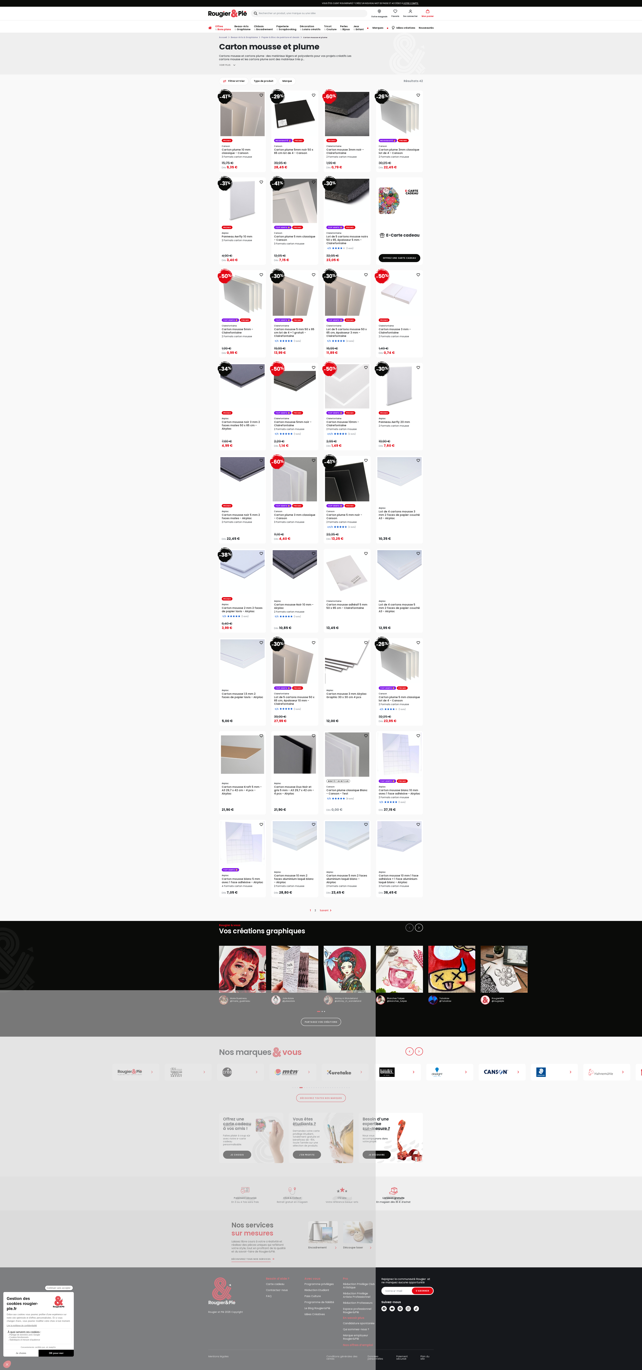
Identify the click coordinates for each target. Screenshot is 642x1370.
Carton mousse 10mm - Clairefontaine (342, 423)
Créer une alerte (349, 808)
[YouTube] (392, 1308)
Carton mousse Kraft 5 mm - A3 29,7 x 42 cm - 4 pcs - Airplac (242, 790)
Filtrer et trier (236, 81)
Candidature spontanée (358, 1323)
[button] (410, 13)
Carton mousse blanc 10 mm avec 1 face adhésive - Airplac (399, 792)
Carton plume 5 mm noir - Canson (344, 516)
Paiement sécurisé (402, 1357)
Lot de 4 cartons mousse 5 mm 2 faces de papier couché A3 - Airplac (399, 608)
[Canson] (399, 1072)
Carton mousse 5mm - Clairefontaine (237, 331)
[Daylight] (347, 1072)
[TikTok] (416, 1308)
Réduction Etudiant (316, 1290)
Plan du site (424, 1357)
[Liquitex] (294, 1072)
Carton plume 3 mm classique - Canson (294, 516)
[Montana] (190, 1072)
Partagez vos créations (321, 1022)
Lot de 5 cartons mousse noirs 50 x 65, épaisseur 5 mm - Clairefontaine (347, 240)
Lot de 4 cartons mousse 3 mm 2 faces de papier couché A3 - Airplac (399, 515)
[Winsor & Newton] (85, 1072)
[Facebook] (384, 1308)
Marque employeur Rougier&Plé (355, 1337)
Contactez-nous (277, 1290)
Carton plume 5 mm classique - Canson (294, 238)
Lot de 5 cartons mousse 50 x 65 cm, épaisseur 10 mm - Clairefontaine (294, 701)
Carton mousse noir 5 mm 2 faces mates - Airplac (241, 516)
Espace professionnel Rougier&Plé (357, 1310)
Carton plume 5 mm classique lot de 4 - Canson (399, 699)
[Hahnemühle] (504, 1072)
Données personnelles (375, 1357)
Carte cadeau (275, 1284)
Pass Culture (312, 1296)
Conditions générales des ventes (341, 1357)
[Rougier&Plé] (33, 1072)
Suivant (324, 910)
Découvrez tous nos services (251, 1259)
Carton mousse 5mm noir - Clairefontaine (292, 423)
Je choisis (237, 1154)
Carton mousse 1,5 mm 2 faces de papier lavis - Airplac (242, 695)
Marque (287, 81)
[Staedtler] (451, 1072)
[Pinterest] (400, 1308)
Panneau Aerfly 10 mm (237, 236)
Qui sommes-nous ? (356, 1329)
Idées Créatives (314, 1314)
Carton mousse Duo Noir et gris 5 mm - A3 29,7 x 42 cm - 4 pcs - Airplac (294, 790)
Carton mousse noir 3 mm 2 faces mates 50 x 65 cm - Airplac (241, 425)
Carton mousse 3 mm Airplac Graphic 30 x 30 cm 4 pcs (346, 695)
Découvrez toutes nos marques (321, 1098)
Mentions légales (218, 1356)
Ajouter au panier (298, 166)
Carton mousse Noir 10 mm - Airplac (293, 606)
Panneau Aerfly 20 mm (394, 422)
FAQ (269, 1296)
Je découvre (377, 1154)
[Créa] (137, 1072)
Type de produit (263, 81)
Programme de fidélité (319, 1302)
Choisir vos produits (245, 165)
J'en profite (307, 1154)
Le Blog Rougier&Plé (317, 1308)
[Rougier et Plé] (221, 1291)
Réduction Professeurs (357, 1303)
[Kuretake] (242, 1072)
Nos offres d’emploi (358, 1345)
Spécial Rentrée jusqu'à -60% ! (321, 3)
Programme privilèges (319, 1284)
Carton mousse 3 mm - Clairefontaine (395, 331)
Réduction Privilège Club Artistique (359, 1285)
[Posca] (556, 1072)
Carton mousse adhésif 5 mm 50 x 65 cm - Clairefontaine (346, 606)
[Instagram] (408, 1308)
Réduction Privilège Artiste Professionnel (356, 1295)
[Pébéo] (608, 1072)
